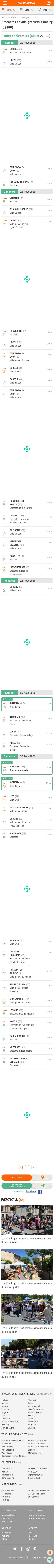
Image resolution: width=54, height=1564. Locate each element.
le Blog (4, 1539)
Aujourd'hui (6, 1468)
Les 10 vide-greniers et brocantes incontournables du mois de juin (26, 1329)
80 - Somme (33, 1496)
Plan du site (6, 1521)
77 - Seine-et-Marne (36, 1493)
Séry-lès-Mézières (35, 1409)
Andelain (5, 1403)
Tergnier (5, 1412)
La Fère (4, 1400)
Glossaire (33, 1535)
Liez (3, 1415)
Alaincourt (32, 1400)
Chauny (31, 1418)
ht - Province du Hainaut (39, 1490)
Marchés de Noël (35, 1453)
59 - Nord (5, 1496)
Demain (4, 1471)
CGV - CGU (6, 1518)
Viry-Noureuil (34, 1406)
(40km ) (40, 35)
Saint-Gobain (7, 1418)
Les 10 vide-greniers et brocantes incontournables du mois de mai (26, 1374)
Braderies (32, 1449)
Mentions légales (8, 1515)
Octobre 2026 (34, 1478)
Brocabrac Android (37, 1515)
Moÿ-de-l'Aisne (7, 1427)
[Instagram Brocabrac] (30, 1551)
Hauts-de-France (9, 17)
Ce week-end (7, 1474)
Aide (30, 1532)
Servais (4, 1406)
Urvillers (31, 1427)
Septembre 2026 (35, 1474)
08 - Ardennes (7, 1490)
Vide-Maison (7, 1453)
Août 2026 (32, 1471)
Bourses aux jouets (36, 1443)
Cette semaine (7, 1478)
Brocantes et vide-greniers (13, 1440)
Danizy (35, 17)
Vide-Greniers (7, 1446)
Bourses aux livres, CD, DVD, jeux (13, 1456)
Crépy (30, 1403)
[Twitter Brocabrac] (17, 1551)
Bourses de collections (38, 1440)
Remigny (5, 1424)
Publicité (5, 1535)
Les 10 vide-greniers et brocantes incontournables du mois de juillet (26, 1285)
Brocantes (6, 1443)
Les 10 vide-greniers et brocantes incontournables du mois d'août (26, 1240)
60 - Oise (5, 1499)
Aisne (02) (25, 17)
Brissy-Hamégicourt (10, 1421)
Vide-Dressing (7, 1449)
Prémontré (33, 1421)
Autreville (32, 1424)
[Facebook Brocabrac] (24, 1551)
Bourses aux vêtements (38, 1446)
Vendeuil (5, 1409)
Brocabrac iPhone (36, 1518)
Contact (32, 1539)
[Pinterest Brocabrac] (37, 1551)
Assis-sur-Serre (34, 1412)
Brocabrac (6, 1532)
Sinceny (31, 1415)
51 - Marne (6, 1493)
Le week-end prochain (38, 1468)
